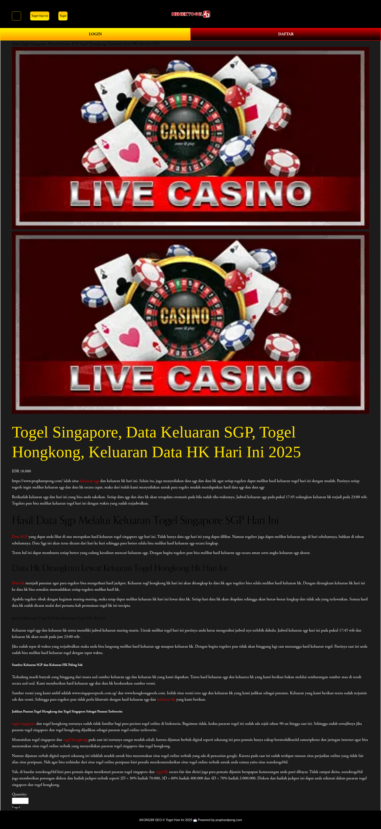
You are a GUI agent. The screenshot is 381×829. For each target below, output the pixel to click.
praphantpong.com (229, 820)
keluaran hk (166, 699)
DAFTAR (285, 34)
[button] (16, 807)
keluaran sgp (89, 480)
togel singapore (23, 723)
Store (16, 43)
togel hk (162, 771)
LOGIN (95, 34)
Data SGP (20, 536)
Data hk (18, 583)
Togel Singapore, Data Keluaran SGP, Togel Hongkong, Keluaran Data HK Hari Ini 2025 (90, 43)
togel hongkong (75, 739)
